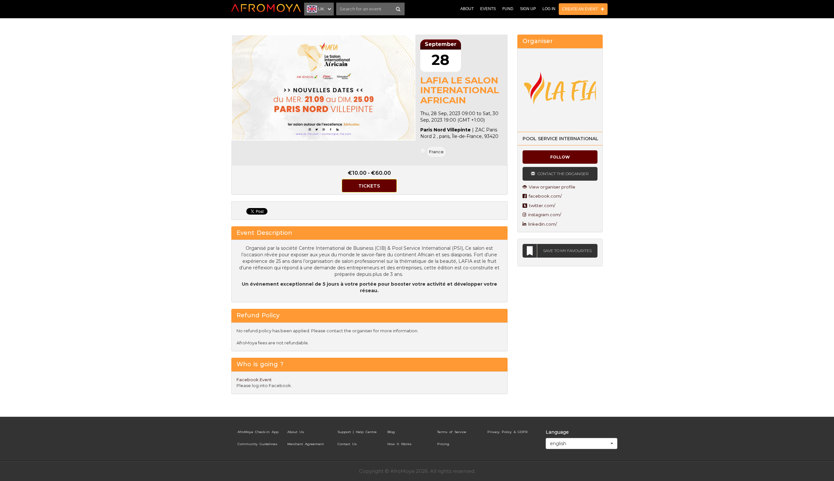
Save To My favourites (567, 250)
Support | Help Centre (357, 432)
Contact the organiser (563, 173)
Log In (548, 9)
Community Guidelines (257, 444)
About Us (295, 432)
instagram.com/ (543, 214)
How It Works (399, 444)
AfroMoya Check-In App (258, 432)
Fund (507, 9)
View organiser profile (551, 186)
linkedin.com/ (541, 224)
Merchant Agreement (305, 444)
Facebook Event (254, 379)
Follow (560, 157)
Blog (391, 432)
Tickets (369, 186)
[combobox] (581, 443)
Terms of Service (451, 432)
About (467, 9)
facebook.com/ (544, 196)
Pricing (443, 444)
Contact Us (347, 444)
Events (488, 9)
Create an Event (581, 9)
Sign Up (528, 9)
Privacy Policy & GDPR (507, 432)
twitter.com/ (541, 205)
